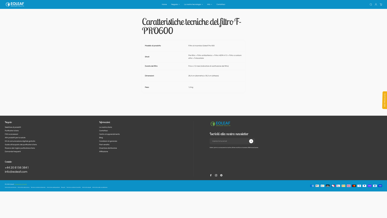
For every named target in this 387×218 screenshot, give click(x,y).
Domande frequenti (13, 151)
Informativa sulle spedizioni (53, 187)
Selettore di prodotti (13, 127)
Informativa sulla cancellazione (99, 187)
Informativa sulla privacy (24, 187)
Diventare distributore (108, 148)
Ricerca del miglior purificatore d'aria (20, 148)
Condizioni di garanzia (108, 141)
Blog (101, 138)
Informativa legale (86, 187)
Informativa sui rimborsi (10, 187)
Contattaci (103, 131)
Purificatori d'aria (12, 131)
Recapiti (63, 187)
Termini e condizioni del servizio (38, 187)
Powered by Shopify (20, 184)
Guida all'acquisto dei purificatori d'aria (21, 145)
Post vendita (104, 145)
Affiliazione (103, 151)
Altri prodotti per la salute (15, 138)
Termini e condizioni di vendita (73, 187)
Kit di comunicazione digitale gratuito (20, 141)
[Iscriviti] (251, 141)
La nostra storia (105, 127)
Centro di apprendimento (109, 134)
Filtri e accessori (11, 134)
